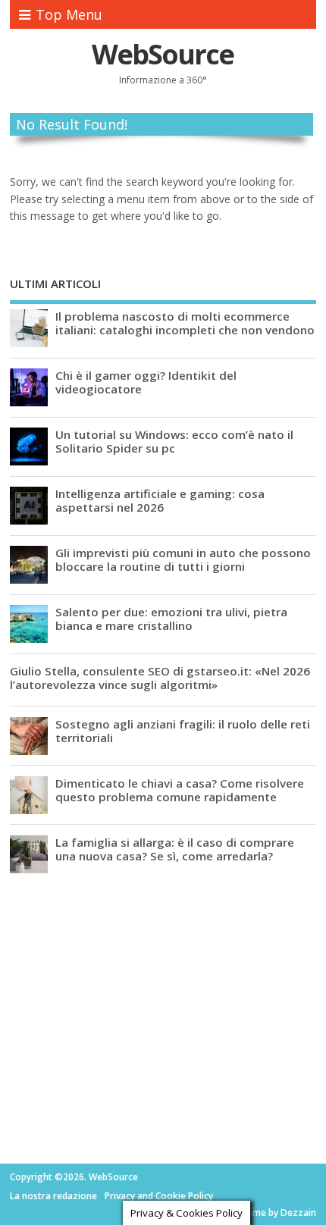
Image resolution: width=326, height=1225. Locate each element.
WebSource (163, 54)
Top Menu (69, 14)
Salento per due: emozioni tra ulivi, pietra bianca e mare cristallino (171, 618)
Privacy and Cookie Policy (159, 1195)
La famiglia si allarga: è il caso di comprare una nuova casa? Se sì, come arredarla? (174, 849)
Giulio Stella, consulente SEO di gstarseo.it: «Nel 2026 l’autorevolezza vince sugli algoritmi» (160, 677)
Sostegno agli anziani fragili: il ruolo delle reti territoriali (182, 730)
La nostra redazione (53, 1195)
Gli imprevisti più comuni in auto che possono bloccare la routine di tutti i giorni (183, 559)
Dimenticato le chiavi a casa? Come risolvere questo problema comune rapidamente (179, 789)
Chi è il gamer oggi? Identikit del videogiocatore (146, 382)
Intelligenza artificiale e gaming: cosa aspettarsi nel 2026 (160, 500)
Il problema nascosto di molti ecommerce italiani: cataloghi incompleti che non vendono (185, 323)
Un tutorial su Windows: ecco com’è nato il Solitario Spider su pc (174, 441)
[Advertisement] (123, 995)
